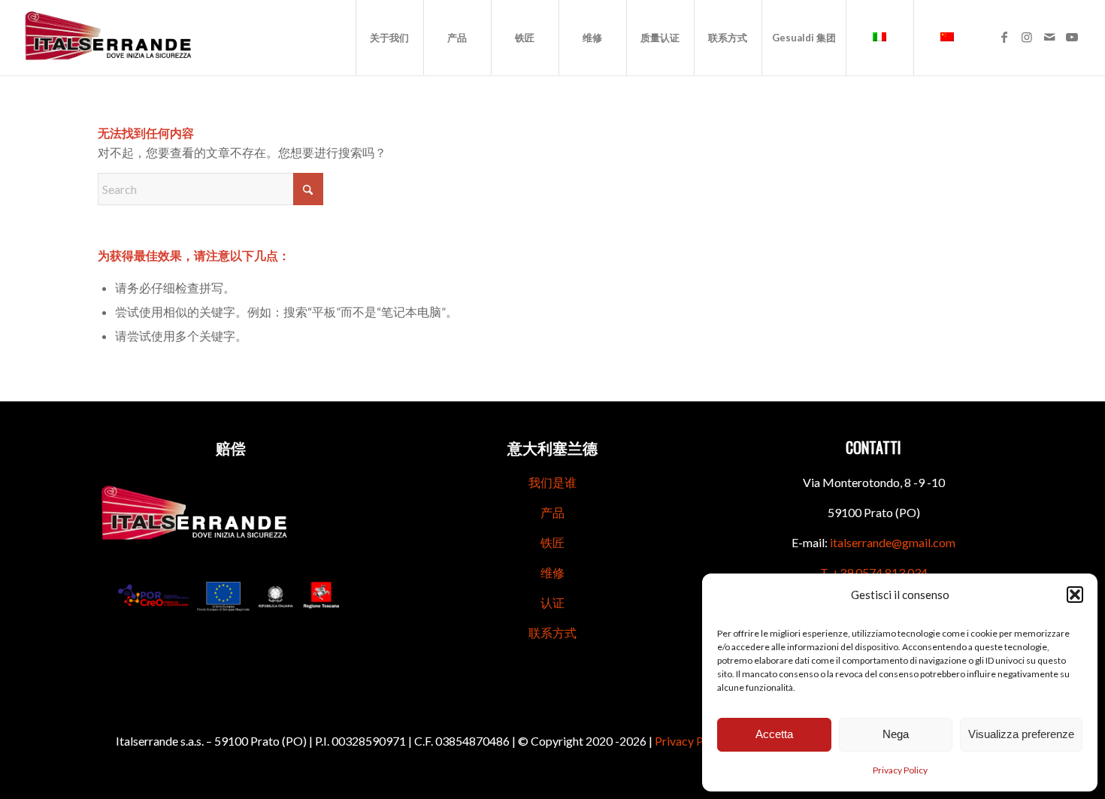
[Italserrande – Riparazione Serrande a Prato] (108, 37)
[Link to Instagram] (1027, 37)
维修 (552, 572)
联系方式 (552, 632)
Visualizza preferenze (1021, 734)
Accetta (774, 734)
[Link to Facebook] (1004, 37)
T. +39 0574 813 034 (874, 572)
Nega (895, 734)
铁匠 (552, 542)
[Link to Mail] (1049, 37)
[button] (1074, 594)
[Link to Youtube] (1072, 37)
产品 (552, 512)
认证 (552, 602)
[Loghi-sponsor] (231, 596)
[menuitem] (389, 37)
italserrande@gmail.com (892, 542)
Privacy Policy (900, 770)
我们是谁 (552, 482)
